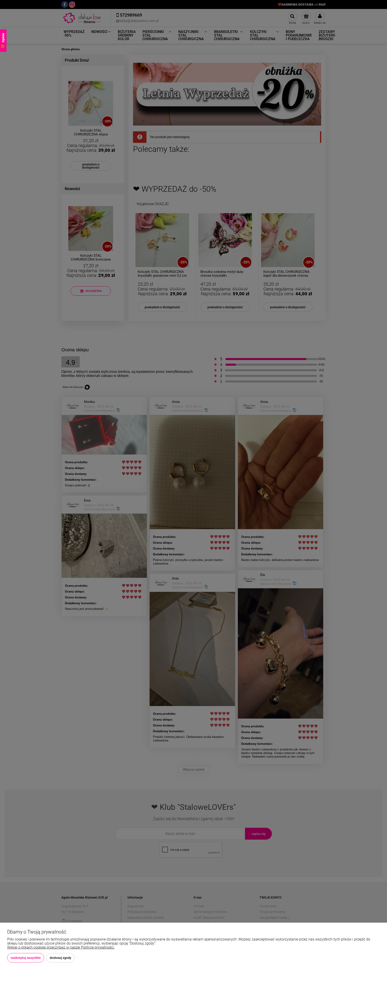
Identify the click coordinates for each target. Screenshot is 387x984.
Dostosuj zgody (60, 958)
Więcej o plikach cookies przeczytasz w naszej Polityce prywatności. (61, 947)
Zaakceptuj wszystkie (26, 958)
